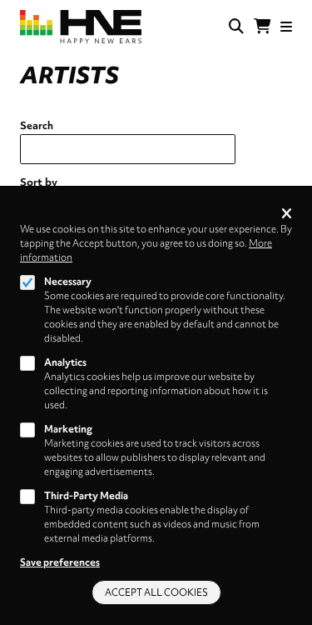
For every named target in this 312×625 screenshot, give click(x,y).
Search (36, 125)
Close (286, 214)
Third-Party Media (86, 495)
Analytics (65, 362)
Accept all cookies (156, 592)
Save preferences (60, 562)
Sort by (38, 182)
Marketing (68, 429)
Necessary (68, 281)
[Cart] (262, 26)
